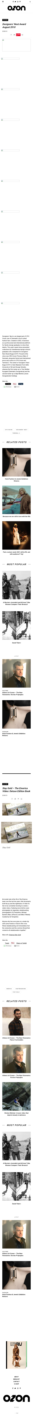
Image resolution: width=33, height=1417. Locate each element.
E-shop (16, 1384)
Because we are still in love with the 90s (16, 516)
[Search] (30, 1)
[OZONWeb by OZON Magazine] (16, 8)
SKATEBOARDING (21, 988)
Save (19, 34)
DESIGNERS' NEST (21, 429)
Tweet (7, 943)
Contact (16, 1381)
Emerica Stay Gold (15, 935)
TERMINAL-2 (16, 433)
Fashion (5, 20)
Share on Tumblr (21, 943)
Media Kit (16, 1379)
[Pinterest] (18, 799)
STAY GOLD (16, 992)
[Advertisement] (16, 752)
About (16, 1377)
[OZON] (16, 1401)
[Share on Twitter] (14, 34)
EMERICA (9, 988)
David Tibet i (16, 643)
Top (17, 1413)
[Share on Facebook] (11, 34)
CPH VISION (8, 429)
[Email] (22, 34)
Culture (5, 690)
